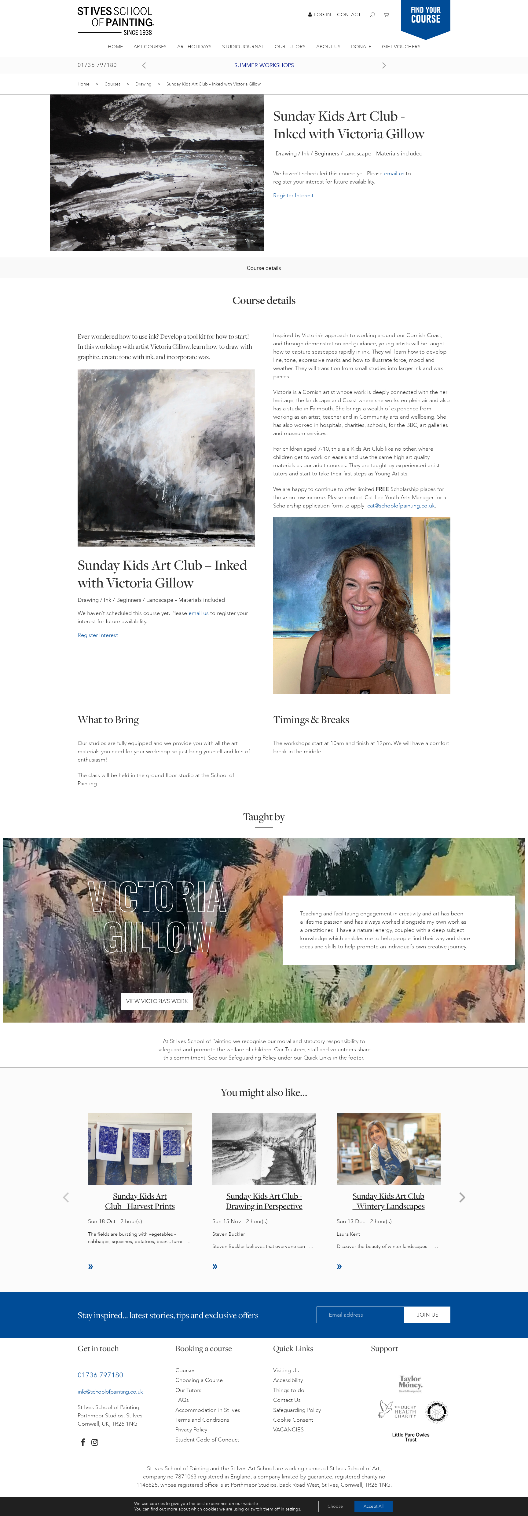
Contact (349, 15)
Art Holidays (194, 47)
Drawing (143, 84)
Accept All (373, 1506)
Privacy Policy (191, 1429)
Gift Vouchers (401, 47)
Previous (65, 1197)
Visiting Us (286, 1370)
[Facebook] (83, 1442)
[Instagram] (94, 1442)
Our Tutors (290, 47)
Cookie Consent (293, 1419)
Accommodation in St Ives (207, 1410)
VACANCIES (288, 1429)
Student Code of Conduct (207, 1439)
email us (394, 173)
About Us (328, 47)
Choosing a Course (199, 1380)
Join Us (427, 1314)
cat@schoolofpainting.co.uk (401, 505)
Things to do (288, 1390)
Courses (112, 84)
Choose (335, 1506)
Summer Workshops (264, 65)
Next (462, 1197)
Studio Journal (243, 47)
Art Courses (150, 47)
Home (115, 47)
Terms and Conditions (202, 1419)
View (250, 241)
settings (292, 1509)
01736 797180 (97, 65)
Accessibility (288, 1380)
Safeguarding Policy (297, 1410)
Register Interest (293, 195)
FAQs (182, 1400)
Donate (361, 47)
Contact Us (287, 1400)
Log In (322, 15)
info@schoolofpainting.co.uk (110, 1391)
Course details (264, 268)
